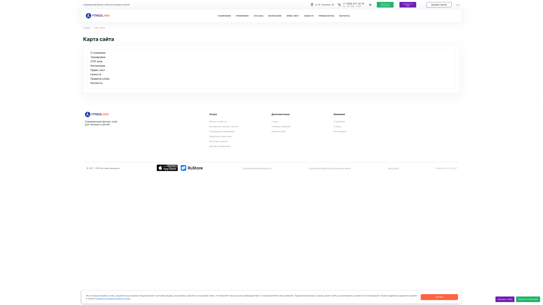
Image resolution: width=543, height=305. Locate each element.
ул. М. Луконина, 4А (324, 5)
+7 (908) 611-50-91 (353, 3)
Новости (309, 16)
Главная (86, 28)
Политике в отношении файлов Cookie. (112, 298)
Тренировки (242, 16)
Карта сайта (99, 28)
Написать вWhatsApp (385, 5)
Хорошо (439, 297)
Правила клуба (326, 16)
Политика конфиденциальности (257, 168)
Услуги (213, 114)
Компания (339, 114)
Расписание (274, 16)
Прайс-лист (292, 16)
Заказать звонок (439, 4)
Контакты (344, 16)
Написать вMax (408, 5)
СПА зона (258, 16)
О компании (224, 16)
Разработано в (442, 168)
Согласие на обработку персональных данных (330, 168)
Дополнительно (281, 114)
